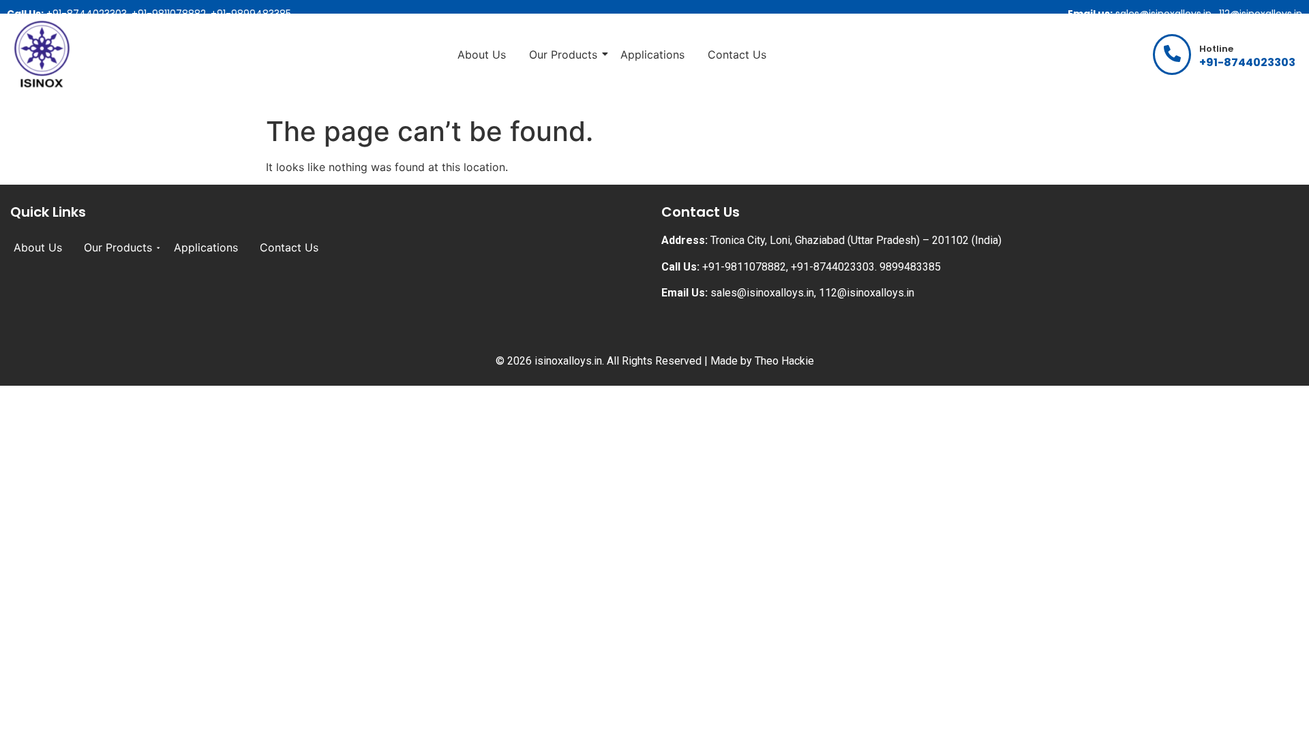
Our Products (563, 54)
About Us (481, 54)
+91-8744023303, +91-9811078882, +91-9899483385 (149, 13)
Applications (652, 54)
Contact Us (737, 54)
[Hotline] (1172, 54)
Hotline (1216, 48)
